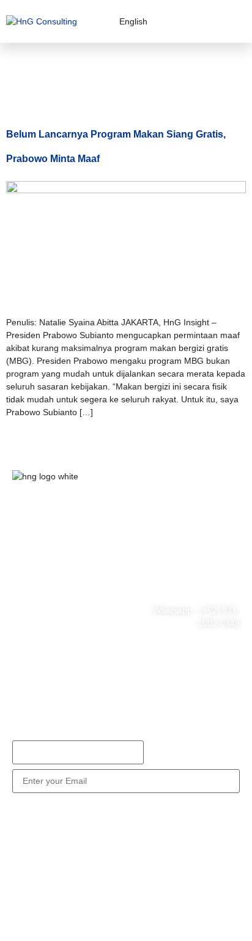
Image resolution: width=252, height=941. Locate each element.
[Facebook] (27, 592)
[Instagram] (99, 592)
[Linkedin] (27, 626)
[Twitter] (63, 592)
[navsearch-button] (197, 21)
